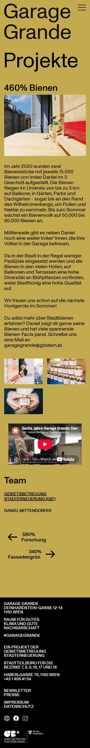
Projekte (40, 59)
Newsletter (17, 691)
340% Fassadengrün (24, 554)
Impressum (16, 702)
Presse (12, 695)
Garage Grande (37, 21)
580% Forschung (33, 537)
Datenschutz (19, 707)
